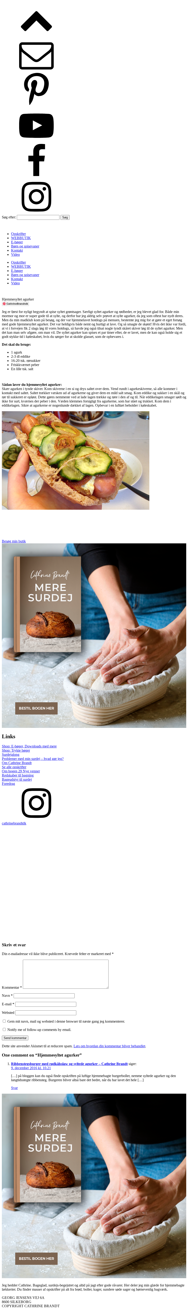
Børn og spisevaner (25, 246)
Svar (14, 1088)
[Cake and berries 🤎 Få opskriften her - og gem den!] (141, 853)
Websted (8, 1013)
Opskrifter (18, 234)
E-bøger (17, 242)
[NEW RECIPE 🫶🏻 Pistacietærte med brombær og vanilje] (47, 841)
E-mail (8, 1004)
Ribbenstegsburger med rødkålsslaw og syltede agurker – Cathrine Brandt (69, 1064)
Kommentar (12, 987)
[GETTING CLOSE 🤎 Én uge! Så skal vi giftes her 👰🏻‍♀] (141, 907)
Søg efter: (9, 217)
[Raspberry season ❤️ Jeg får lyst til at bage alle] (47, 907)
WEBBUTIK (21, 238)
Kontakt (17, 250)
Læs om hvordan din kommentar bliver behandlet (109, 1046)
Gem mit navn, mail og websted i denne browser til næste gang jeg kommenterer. (66, 1021)
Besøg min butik (14, 541)
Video (15, 254)
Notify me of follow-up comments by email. (39, 1030)
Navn (7, 995)
